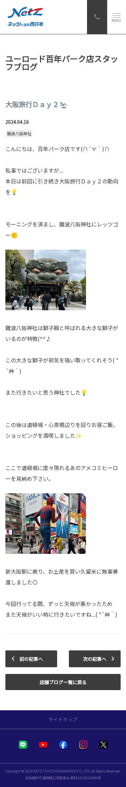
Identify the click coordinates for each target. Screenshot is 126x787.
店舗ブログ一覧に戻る (63, 682)
